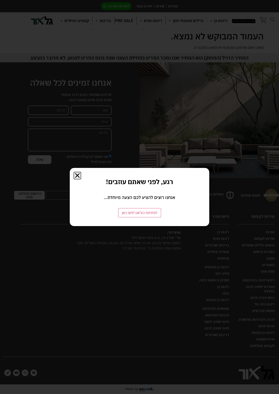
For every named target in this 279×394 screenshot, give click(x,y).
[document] (139, 197)
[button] (77, 175)
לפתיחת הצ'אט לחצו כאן (139, 213)
